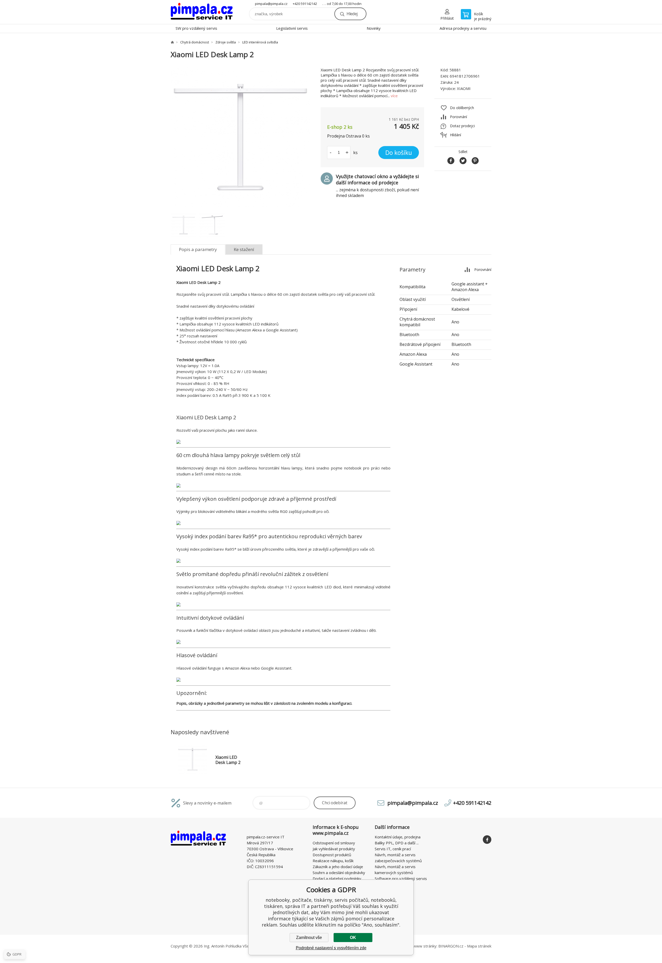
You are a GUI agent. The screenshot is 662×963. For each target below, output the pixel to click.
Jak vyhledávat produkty (334, 848)
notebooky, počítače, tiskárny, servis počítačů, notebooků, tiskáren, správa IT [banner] (202, 12)
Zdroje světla (225, 42)
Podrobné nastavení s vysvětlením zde (331, 948)
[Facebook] (487, 839)
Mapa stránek (479, 946)
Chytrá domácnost (194, 42)
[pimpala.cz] (172, 42)
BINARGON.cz (450, 946)
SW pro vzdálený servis (196, 28)
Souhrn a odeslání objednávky (339, 872)
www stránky (425, 946)
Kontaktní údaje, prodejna (397, 836)
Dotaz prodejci (462, 125)
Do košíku (398, 152)
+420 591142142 (305, 3)
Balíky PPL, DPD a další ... (397, 842)
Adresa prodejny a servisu (463, 28)
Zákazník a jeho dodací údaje (338, 866)
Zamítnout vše (309, 937)
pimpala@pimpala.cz (271, 3)
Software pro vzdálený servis (401, 878)
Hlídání (455, 134)
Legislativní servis (292, 28)
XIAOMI (464, 88)
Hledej (352, 14)
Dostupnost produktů (332, 854)
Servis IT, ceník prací (393, 848)
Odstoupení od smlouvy (334, 842)
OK (353, 937)
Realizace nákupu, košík (333, 860)
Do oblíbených (462, 107)
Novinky (374, 28)
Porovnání (458, 116)
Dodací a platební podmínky (337, 878)
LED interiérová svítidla (260, 42)
